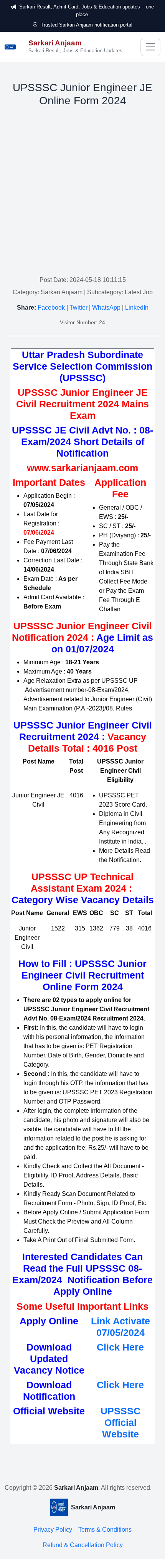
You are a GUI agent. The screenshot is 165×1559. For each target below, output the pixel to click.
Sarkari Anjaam (76, 1487)
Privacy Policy (52, 1529)
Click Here (120, 1347)
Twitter (78, 307)
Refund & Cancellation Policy (83, 1545)
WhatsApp (106, 307)
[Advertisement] (82, 192)
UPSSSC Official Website (120, 1422)
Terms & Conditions (105, 1529)
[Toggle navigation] (150, 47)
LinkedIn (136, 307)
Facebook (51, 307)
